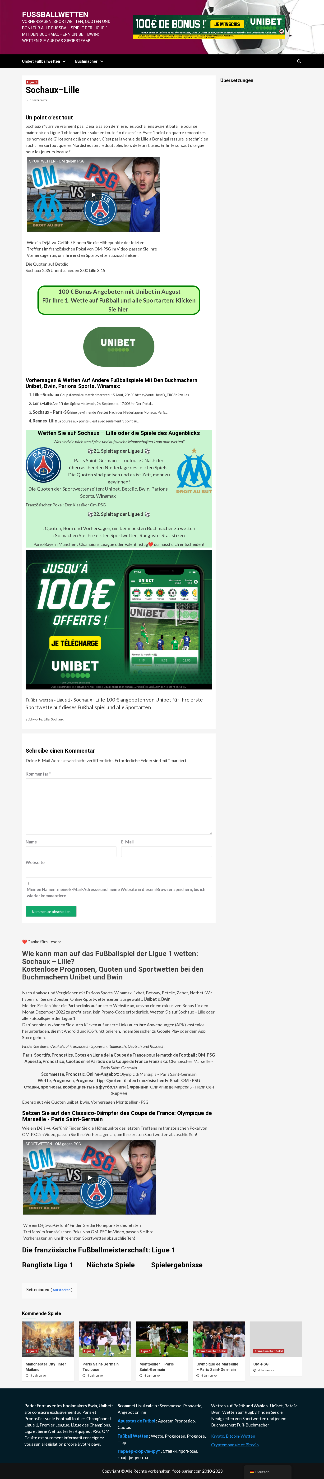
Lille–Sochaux (46, 394)
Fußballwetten (55, 14)
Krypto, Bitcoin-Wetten (233, 1436)
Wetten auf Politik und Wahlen (239, 1405)
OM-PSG (260, 1364)
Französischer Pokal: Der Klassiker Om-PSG (66, 504)
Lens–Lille (42, 403)
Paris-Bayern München (54, 544)
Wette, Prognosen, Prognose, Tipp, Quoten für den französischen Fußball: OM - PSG (119, 1080)
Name (31, 841)
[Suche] (299, 61)
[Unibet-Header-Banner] (209, 26)
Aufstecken (61, 1290)
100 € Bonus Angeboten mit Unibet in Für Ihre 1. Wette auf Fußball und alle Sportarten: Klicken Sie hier (119, 300)
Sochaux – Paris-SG (51, 412)
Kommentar (38, 774)
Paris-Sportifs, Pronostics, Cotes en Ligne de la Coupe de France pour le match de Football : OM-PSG (119, 1055)
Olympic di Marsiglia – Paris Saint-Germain (119, 1074)
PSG (96, 1431)
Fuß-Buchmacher (253, 1424)
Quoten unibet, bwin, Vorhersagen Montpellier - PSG (99, 1102)
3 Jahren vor (38, 1375)
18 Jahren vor (38, 100)
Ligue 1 (32, 82)
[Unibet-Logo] (118, 363)
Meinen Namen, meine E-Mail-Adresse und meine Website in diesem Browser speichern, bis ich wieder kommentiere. (116, 892)
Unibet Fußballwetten (41, 61)
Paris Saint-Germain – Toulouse (107, 460)
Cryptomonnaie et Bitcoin (235, 1444)
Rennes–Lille (45, 420)
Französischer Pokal (212, 1351)
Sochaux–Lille (89, 700)
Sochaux (57, 719)
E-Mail (127, 841)
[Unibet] (119, 619)
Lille (47, 719)
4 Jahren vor (95, 1375)
